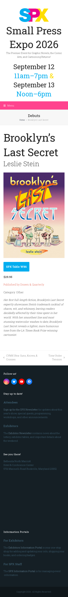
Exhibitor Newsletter (20, 433)
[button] (8, 105)
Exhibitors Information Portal (25, 547)
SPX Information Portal (21, 571)
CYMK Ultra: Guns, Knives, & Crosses (20, 357)
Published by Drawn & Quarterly (23, 284)
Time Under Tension (52, 357)
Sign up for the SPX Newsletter (20, 409)
